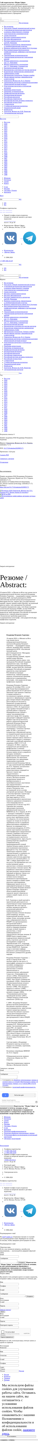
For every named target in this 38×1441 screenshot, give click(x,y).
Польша (7, 1380)
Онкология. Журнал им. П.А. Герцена (17, 81)
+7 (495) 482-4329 (10, 1153)
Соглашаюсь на (7, 1080)
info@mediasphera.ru (11, 229)
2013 (5, 147)
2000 (5, 171)
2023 (5, 129)
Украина (7, 1378)
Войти (2, 1312)
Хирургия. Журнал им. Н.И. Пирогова (17, 111)
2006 (5, 160)
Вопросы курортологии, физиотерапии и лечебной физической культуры (17, 45)
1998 (5, 174)
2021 (5, 133)
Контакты (7, 192)
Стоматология (9, 104)
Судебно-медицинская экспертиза (16, 106)
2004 (5, 164)
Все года (3, 119)
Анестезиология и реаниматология (16, 34)
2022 (5, 131)
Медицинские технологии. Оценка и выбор (19, 75)
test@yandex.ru (7, 1237)
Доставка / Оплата (10, 190)
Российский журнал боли (13, 102)
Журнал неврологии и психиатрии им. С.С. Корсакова (16, 61)
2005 (5, 162)
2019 (5, 136)
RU (20, 199)
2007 (5, 158)
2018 (5, 138)
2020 (5, 135)
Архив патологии (10, 35)
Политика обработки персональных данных (19, 1133)
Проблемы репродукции (12, 90)
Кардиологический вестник (13, 68)
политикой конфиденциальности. (24, 1087)
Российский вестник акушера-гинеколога (18, 100)
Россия (21, 1371)
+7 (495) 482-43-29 (6, 261)
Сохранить (4, 1440)
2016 (5, 142)
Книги (6, 183)
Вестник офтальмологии (12, 39)
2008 (5, 156)
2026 (5, 124)
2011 (5, 151)
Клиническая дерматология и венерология (19, 72)
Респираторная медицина (13, 95)
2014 (5, 146)
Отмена (11, 1440)
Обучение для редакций (12, 1138)
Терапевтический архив (12, 108)
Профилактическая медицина (14, 93)
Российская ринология (12, 97)
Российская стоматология (13, 99)
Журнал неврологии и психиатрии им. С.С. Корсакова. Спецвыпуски (16, 65)
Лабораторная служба (11, 73)
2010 (5, 153)
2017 (5, 140)
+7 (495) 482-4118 (10, 1151)
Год (20, 373)
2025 (5, 126)
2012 (5, 149)
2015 (5, 144)
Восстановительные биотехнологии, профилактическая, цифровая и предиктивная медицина (20, 51)
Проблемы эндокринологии (13, 91)
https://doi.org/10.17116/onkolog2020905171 (14, 487)
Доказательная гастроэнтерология (16, 55)
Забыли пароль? (5, 1310)
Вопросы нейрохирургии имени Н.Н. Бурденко (20, 48)
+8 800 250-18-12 (10, 1160)
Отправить (22, 1262)
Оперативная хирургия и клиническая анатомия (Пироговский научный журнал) (20, 83)
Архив (6, 181)
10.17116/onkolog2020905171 (14, 448)
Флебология (8, 109)
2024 (5, 127)
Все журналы (23, 23)
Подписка (7, 180)
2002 (5, 167)
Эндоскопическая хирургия (13, 113)
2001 (5, 169)
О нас (6, 187)
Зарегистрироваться (7, 1337)
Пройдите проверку (7, 1106)
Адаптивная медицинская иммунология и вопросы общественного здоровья (18, 31)
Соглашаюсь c (7, 1087)
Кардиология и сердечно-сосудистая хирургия (20, 70)
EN (5, 203)
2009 (5, 155)
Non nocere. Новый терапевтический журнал (19, 28)
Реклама (7, 188)
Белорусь (7, 1376)
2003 (5, 165)
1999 (5, 173)
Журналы (7, 178)
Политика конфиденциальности (15, 1131)
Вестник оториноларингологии (15, 37)
